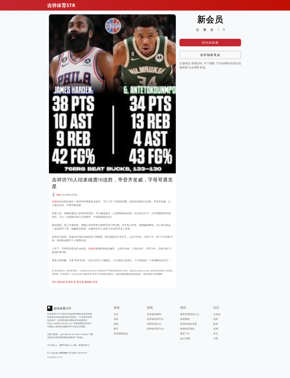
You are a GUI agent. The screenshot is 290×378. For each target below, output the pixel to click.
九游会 (217, 314)
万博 (215, 338)
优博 (215, 328)
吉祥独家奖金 (210, 55)
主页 (116, 314)
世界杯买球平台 (155, 319)
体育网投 (185, 319)
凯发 (215, 323)
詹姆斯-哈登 (91, 282)
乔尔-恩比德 (58, 282)
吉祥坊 (55, 201)
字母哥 (69, 282)
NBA (58, 194)
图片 (116, 328)
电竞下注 (185, 333)
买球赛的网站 (154, 314)
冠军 (215, 319)
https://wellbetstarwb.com (59, 323)
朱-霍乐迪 (78, 282)
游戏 (116, 323)
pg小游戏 (185, 338)
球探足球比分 (154, 323)
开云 (215, 333)
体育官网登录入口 (189, 314)
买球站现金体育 (188, 323)
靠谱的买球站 (187, 328)
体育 (116, 319)
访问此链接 (210, 42)
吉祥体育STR (61, 5)
